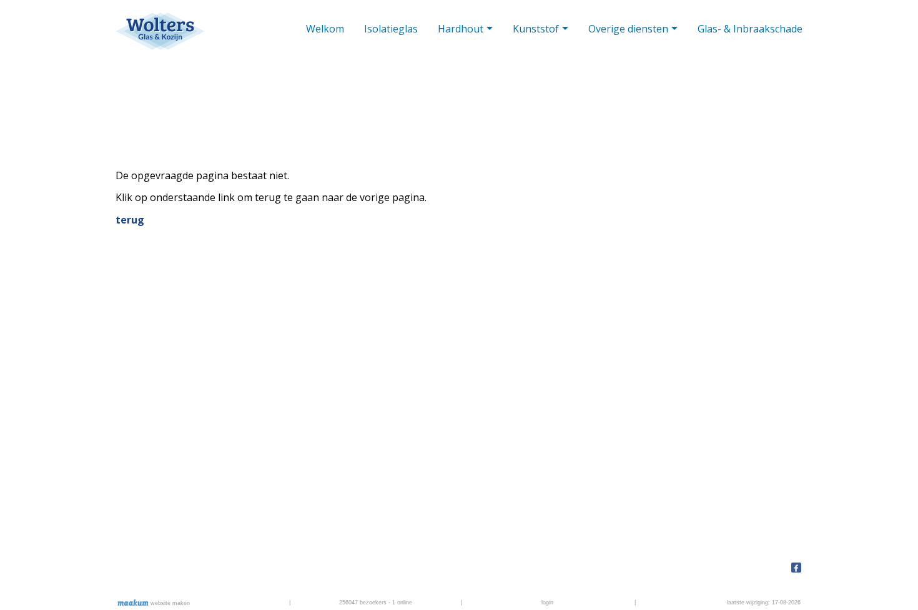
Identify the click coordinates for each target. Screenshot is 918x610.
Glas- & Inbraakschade (750, 29)
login (547, 602)
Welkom (325, 29)
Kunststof (536, 29)
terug (130, 220)
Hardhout (460, 29)
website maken (169, 603)
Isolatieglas (391, 29)
